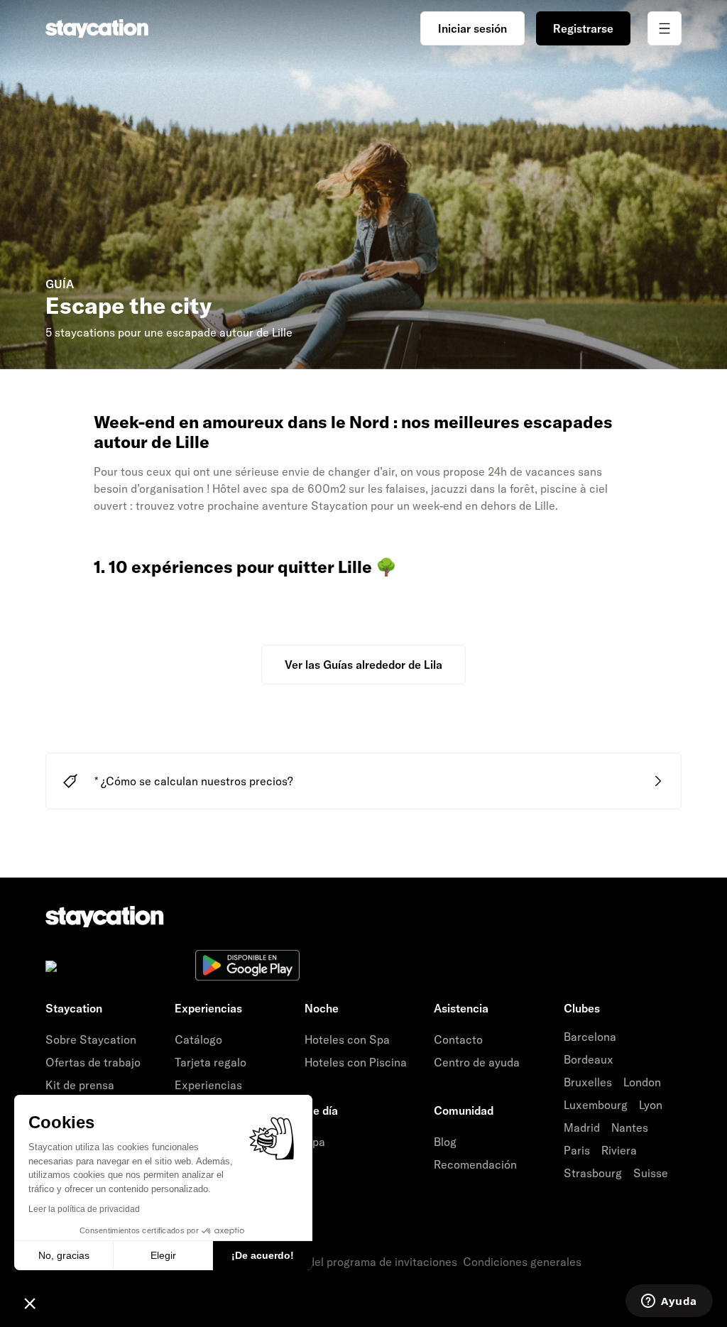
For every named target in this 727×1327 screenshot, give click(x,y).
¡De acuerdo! (262, 1255)
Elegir (163, 1255)
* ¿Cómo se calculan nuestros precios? (193, 781)
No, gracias (63, 1255)
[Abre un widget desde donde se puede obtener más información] (669, 1302)
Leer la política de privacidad (84, 1209)
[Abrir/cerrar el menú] (664, 28)
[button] (30, 1303)
